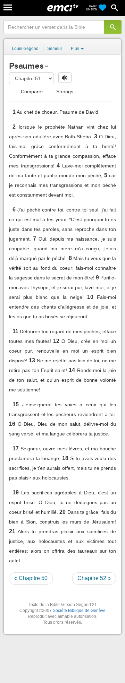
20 (62, 512)
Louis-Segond (25, 48)
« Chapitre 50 (31, 578)
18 (65, 458)
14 (72, 370)
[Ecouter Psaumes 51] (65, 77)
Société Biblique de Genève (79, 610)
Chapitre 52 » (94, 578)
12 (56, 341)
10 (90, 297)
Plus (75, 48)
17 (15, 448)
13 (32, 360)
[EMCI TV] (62, 8)
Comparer (31, 91)
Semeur (54, 48)
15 (15, 404)
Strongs (64, 91)
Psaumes (26, 65)
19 (15, 492)
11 (15, 331)
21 (12, 531)
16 (12, 424)
